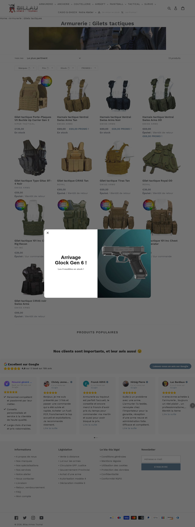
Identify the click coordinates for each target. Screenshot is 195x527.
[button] (47, 233)
